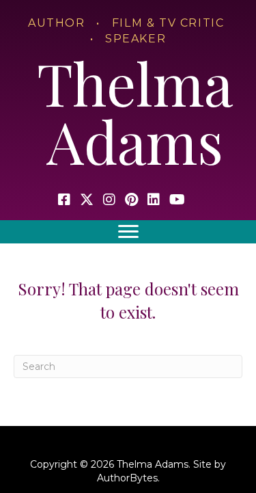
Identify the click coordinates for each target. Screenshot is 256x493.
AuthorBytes (127, 478)
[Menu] (128, 231)
